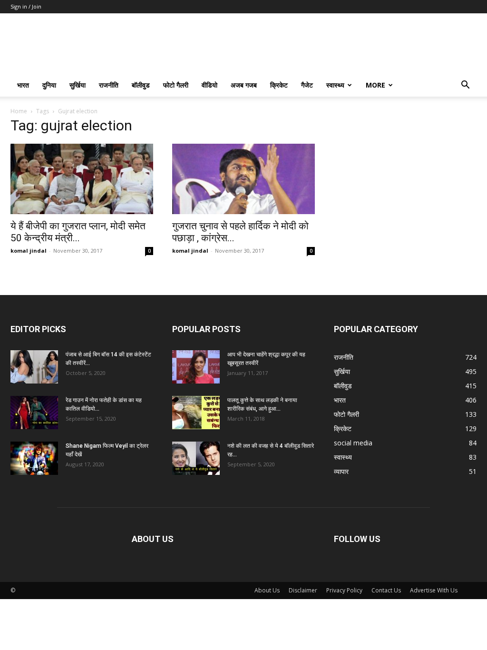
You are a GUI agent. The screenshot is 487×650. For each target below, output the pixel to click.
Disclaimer (303, 590)
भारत (23, 84)
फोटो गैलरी (175, 84)
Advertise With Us (434, 590)
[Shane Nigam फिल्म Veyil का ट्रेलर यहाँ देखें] (34, 458)
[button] (465, 85)
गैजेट (307, 84)
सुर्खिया (77, 84)
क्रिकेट (279, 84)
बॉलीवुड (141, 84)
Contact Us (386, 590)
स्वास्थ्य (335, 84)
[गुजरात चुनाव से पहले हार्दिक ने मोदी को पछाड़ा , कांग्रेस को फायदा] (243, 179)
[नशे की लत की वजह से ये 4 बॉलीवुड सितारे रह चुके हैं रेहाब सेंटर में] (196, 458)
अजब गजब (244, 84)
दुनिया (49, 84)
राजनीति (108, 84)
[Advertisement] (405, 180)
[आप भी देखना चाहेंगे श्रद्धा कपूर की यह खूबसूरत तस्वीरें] (196, 367)
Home (18, 111)
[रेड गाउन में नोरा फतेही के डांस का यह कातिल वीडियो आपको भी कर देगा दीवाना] (34, 412)
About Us (267, 590)
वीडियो (209, 84)
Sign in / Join (25, 6)
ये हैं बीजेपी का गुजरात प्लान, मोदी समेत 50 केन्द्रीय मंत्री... (78, 232)
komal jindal (28, 250)
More (375, 84)
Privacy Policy (344, 590)
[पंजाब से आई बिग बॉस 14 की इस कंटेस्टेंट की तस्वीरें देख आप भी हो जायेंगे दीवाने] (34, 367)
